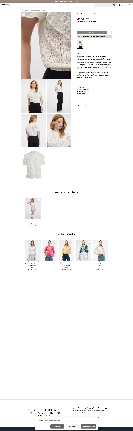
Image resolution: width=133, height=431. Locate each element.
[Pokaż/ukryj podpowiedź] (97, 21)
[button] (110, 32)
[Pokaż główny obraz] (46, 45)
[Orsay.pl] (6, 5)
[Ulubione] (126, 5)
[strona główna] (22, 10)
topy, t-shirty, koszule (35, 10)
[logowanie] (122, 5)
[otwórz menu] (32, 5)
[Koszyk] (130, 5)
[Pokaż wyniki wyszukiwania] (114, 5)
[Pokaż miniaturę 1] (33, 96)
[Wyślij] (98, 418)
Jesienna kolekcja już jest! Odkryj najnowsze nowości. (66, 1)
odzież (26, 10)
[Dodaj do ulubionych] (38, 199)
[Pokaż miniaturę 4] (59, 130)
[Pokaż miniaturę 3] (33, 130)
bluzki (44, 10)
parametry (79, 101)
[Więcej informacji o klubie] (119, 5)
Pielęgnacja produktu (82, 106)
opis (78, 53)
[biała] (80, 44)
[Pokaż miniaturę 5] (33, 164)
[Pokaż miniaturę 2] (59, 96)
